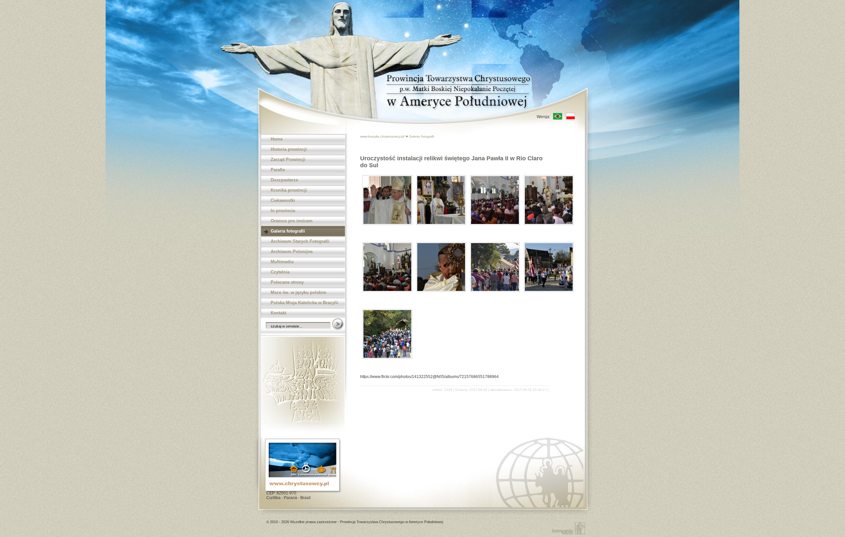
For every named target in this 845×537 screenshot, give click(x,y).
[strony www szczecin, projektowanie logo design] (570, 528)
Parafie (278, 169)
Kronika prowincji (289, 190)
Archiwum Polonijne (292, 251)
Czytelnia (280, 271)
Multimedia (282, 261)
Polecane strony (287, 282)
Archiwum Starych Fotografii (300, 241)
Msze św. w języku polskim (298, 292)
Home (277, 139)
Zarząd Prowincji (288, 159)
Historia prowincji (289, 149)
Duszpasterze (284, 179)
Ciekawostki (283, 200)
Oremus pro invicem (292, 220)
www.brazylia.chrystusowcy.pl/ (383, 136)
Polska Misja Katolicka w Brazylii (304, 302)
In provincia (283, 210)
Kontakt (278, 312)
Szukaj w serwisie (338, 324)
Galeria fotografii (288, 231)
